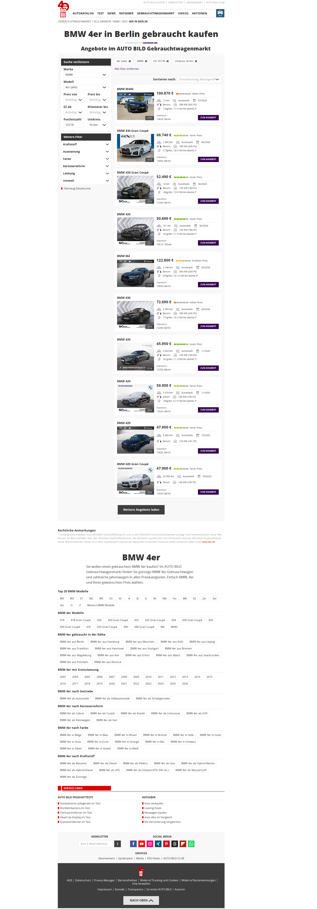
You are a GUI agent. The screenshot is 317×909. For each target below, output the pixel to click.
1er (175, 598)
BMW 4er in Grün (98, 741)
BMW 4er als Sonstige (73, 776)
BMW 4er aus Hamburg (104, 641)
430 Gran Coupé (70, 626)
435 (88, 626)
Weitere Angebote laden (141, 510)
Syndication (125, 858)
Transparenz (135, 889)
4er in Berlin (138, 21)
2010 (148, 676)
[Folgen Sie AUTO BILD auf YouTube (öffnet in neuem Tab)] (141, 844)
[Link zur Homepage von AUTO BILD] (63, 9)
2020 (112, 683)
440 (125, 626)
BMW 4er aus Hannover (109, 648)
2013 (185, 676)
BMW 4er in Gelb (183, 735)
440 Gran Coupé (144, 626)
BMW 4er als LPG (109, 770)
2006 (100, 676)
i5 (146, 598)
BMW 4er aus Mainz (168, 655)
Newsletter (175, 2)
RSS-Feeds (153, 858)
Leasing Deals (152, 808)
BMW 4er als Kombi (133, 713)
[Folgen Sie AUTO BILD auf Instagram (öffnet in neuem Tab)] (150, 844)
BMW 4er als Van (106, 720)
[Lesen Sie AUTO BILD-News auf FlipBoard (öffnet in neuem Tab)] (183, 844)
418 (62, 620)
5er (62, 605)
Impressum (105, 889)
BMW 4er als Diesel (105, 763)
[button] (86, 75)
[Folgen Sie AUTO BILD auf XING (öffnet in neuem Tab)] (158, 844)
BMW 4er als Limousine (165, 713)
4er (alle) (121, 61)
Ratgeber (149, 797)
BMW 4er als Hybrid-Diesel (76, 770)
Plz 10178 (159, 61)
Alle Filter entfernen (127, 68)
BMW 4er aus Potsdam (74, 662)
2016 (63, 683)
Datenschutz (83, 880)
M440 (174, 626)
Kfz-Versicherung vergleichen (162, 822)
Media (140, 858)
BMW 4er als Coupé (102, 713)
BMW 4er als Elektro (135, 763)
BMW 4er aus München (140, 641)
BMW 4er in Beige (71, 735)
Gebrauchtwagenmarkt (74, 21)
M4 (62, 598)
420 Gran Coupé (118, 620)
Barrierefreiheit (127, 880)
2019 (100, 683)
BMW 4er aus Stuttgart (144, 648)
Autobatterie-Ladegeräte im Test (80, 803)
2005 (87, 676)
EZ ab (67, 107)
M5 (101, 598)
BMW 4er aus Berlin (72, 641)
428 (173, 620)
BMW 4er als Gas (164, 763)
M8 (185, 598)
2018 (87, 683)
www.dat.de (208, 542)
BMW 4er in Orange (127, 741)
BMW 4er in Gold (210, 735)
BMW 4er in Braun (125, 735)
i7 (80, 605)
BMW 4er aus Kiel (108, 655)
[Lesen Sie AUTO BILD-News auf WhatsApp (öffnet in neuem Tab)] (191, 844)
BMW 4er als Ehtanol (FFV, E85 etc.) (147, 770)
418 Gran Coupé (81, 620)
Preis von (70, 94)
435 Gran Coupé (107, 626)
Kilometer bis (98, 107)
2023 (148, 683)
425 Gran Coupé (155, 620)
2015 (209, 676)
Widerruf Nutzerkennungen (198, 880)
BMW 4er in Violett (99, 748)
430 (211, 620)
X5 (120, 598)
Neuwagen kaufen (155, 812)
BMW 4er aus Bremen (178, 648)
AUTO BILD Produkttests (75, 797)
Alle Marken (102, 21)
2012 (173, 676)
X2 (194, 598)
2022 (136, 683)
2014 (197, 676)
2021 (124, 683)
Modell (69, 82)
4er (124, 21)
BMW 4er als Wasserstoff (191, 770)
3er (215, 598)
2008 (124, 676)
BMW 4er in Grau (70, 741)
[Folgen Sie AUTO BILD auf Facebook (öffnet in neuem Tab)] (133, 844)
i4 (129, 598)
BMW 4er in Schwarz (183, 741)
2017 (75, 683)
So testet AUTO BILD (159, 889)
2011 (161, 676)
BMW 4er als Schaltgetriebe (153, 698)
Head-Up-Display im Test (75, 817)
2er (204, 598)
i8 (137, 598)
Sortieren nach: (164, 79)
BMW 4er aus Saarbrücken (202, 655)
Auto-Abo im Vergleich (158, 817)
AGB (69, 880)
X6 (154, 598)
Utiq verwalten (141, 883)
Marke (68, 69)
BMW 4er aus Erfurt (137, 655)
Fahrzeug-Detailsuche (77, 188)
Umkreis (94, 119)
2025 (173, 683)
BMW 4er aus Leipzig (202, 641)
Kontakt (120, 889)
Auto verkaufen (153, 803)
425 (136, 620)
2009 (136, 676)
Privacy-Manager (104, 880)
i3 (71, 605)
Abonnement (194, 2)
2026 (185, 683)
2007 (112, 676)
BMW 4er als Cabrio (72, 713)
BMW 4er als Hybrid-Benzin (198, 763)
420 (99, 620)
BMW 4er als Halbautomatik (112, 698)
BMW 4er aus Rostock (107, 662)
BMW (116, 21)
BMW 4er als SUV (197, 713)
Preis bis (94, 94)
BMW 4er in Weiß (128, 748)
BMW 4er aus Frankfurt (74, 648)
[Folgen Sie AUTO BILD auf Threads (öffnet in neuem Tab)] (174, 844)
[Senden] (117, 844)
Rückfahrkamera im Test (75, 808)
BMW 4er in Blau (98, 735)
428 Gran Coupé (192, 620)
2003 (63, 676)
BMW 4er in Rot (154, 741)
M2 (91, 598)
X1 (81, 598)
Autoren (180, 889)
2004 (75, 676)
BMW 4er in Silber (71, 748)
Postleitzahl (72, 119)
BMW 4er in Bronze (155, 735)
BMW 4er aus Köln (172, 641)
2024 (161, 683)
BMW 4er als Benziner (73, 763)
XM (164, 598)
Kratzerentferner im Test (75, 822)
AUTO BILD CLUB (215, 2)
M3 (72, 598)
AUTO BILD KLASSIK (154, 2)
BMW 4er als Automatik (74, 698)
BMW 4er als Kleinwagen (75, 720)
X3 (110, 598)
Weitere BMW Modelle (101, 605)
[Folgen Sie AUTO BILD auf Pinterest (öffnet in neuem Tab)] (166, 844)
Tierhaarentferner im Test (76, 812)
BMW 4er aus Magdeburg (75, 655)
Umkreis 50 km (184, 61)
